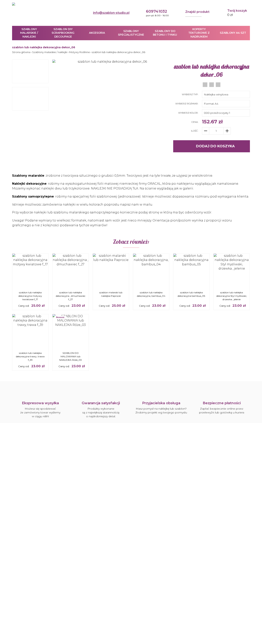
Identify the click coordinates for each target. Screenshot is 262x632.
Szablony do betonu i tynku (165, 33)
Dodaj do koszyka (215, 146)
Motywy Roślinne (79, 52)
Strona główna (21, 52)
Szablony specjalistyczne (131, 33)
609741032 (156, 11)
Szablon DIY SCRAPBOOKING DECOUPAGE (63, 32)
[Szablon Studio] (30, 12)
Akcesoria (97, 32)
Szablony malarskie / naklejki (29, 32)
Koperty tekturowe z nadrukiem (199, 32)
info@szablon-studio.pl (111, 13)
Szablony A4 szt (233, 32)
